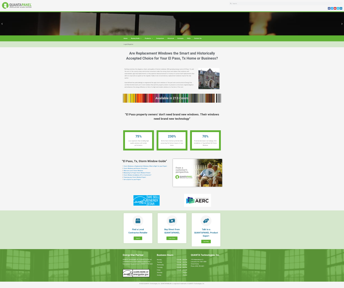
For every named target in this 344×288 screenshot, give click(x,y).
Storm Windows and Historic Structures (135, 168)
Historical (171, 38)
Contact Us (197, 38)
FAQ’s (189, 38)
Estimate (180, 38)
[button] (2, 24)
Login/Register (128, 44)
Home (125, 38)
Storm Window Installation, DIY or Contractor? (137, 175)
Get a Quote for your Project (132, 179)
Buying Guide (135, 38)
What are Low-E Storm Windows (133, 170)
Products (148, 38)
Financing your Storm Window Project (135, 177)
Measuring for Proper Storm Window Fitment (137, 173)
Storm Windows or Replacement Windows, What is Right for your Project (145, 166)
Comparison (160, 38)
